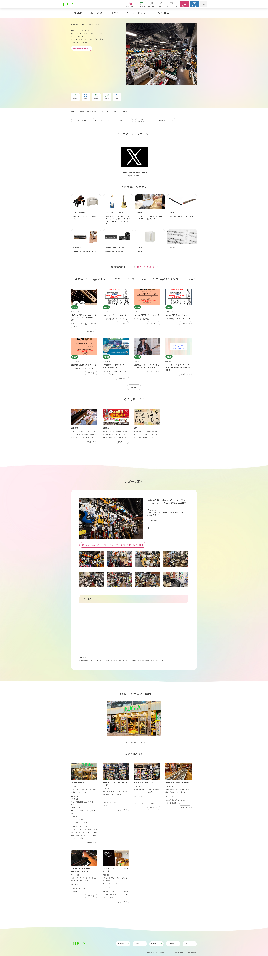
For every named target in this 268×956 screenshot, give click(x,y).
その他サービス (121, 121)
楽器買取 (106, 428)
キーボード (86, 216)
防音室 (139, 251)
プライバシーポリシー (151, 952)
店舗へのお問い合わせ (80, 48)
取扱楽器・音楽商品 (80, 121)
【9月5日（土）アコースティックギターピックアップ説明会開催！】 (83, 317)
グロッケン (151, 219)
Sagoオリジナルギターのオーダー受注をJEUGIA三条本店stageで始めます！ (178, 367)
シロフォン (142, 219)
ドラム (139, 216)
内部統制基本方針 (164, 952)
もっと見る (132, 387)
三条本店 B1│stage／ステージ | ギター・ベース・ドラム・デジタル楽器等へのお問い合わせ (112, 545)
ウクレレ (113, 221)
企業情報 (121, 944)
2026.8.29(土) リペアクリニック (114, 315)
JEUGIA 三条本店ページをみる (134, 742)
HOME (73, 111)
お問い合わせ (194, 6)
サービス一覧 (152, 6)
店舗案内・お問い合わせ (141, 120)
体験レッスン (185, 6)
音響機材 (108, 251)
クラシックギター (116, 219)
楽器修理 (74, 428)
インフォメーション (101, 121)
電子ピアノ (77, 216)
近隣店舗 (162, 121)
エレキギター (109, 216)
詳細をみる (90, 331)
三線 (185, 216)
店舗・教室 (142, 6)
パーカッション (149, 216)
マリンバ (159, 216)
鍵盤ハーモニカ (88, 251)
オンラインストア (172, 6)
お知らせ (161, 6)
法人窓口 (154, 944)
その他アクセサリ (119, 251)
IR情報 (137, 944)
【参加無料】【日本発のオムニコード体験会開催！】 (115, 366)
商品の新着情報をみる (117, 267)
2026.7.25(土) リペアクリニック (177, 315)
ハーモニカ (77, 251)
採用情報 (171, 944)
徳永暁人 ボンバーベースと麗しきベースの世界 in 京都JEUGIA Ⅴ (146, 366)
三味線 (191, 216)
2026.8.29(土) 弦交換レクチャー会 (146, 315)
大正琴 (180, 216)
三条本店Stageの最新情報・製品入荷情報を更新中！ (134, 174)
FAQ (186, 944)
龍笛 (170, 216)
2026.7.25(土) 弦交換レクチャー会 (83, 365)
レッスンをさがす (130, 6)
